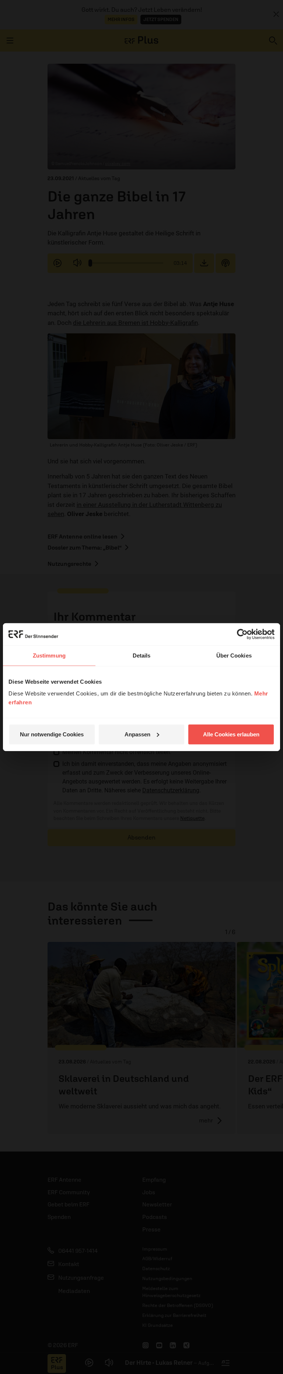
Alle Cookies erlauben (231, 734)
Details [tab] (142, 655)
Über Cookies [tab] (234, 655)
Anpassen (137, 734)
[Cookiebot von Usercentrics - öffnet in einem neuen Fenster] (242, 634)
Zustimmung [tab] (49, 655)
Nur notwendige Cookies (52, 734)
